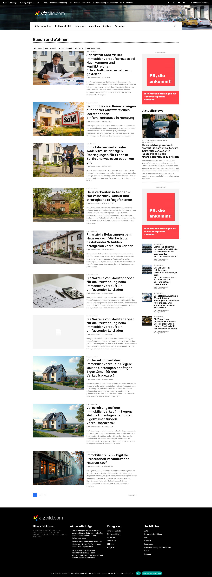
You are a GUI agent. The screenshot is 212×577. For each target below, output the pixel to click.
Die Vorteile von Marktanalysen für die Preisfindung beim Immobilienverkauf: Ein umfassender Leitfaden (110, 284)
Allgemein (38, 48)
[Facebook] (169, 2)
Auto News (79, 48)
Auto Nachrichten (65, 48)
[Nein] (209, 573)
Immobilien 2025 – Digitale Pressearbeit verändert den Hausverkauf (107, 459)
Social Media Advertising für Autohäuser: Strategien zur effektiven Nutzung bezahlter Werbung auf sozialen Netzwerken (166, 302)
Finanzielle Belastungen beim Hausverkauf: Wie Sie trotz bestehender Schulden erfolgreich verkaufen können (109, 240)
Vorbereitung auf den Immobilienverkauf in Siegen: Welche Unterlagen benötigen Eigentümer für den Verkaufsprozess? (109, 368)
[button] (175, 26)
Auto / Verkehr (50, 48)
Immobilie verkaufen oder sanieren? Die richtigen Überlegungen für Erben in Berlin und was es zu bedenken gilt (110, 155)
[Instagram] (174, 2)
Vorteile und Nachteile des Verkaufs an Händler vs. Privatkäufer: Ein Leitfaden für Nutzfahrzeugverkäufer (166, 251)
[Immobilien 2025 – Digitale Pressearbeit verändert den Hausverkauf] (58, 468)
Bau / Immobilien (92, 103)
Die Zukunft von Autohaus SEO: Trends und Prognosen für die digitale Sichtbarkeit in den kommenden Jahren (165, 324)
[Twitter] (179, 2)
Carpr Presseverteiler (93, 77)
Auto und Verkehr (93, 48)
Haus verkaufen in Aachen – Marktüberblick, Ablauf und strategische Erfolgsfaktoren (109, 196)
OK (138, 573)
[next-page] (45, 495)
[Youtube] (184, 2)
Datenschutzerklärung (152, 573)
